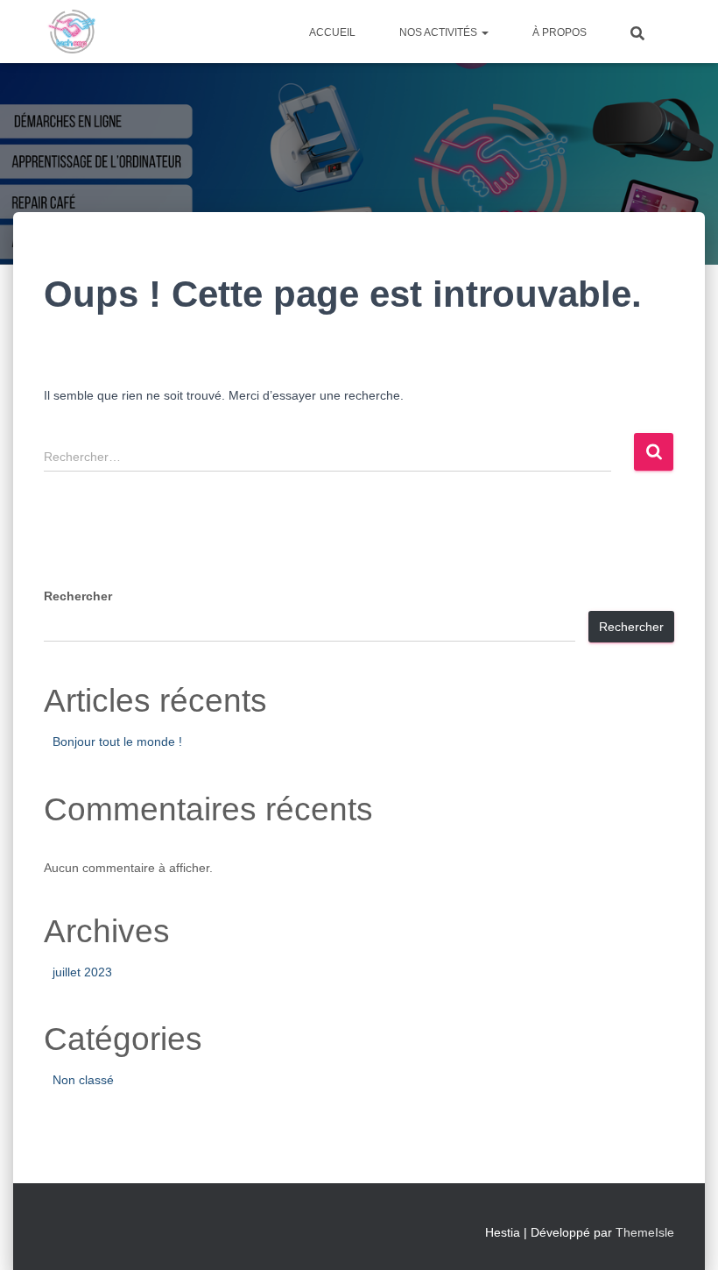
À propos (559, 32)
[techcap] (72, 31)
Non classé (83, 1080)
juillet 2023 (82, 972)
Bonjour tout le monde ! (117, 741)
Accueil (332, 32)
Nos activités (439, 32)
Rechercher (78, 596)
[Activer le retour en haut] (683, 1235)
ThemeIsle (645, 1232)
